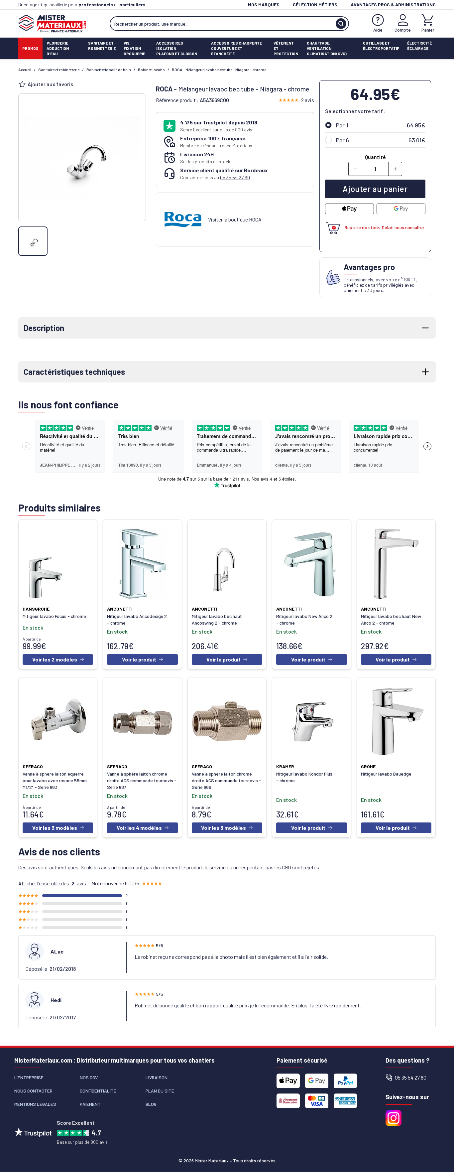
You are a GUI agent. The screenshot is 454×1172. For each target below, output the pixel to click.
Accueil (24, 69)
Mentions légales (35, 1104)
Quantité (375, 157)
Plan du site (160, 1091)
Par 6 (342, 140)
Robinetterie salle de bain (108, 69)
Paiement (90, 1104)
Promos (30, 48)
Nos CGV (89, 1077)
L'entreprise (29, 1077)
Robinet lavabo (151, 69)
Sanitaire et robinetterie (58, 69)
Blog (151, 1104)
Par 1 (342, 125)
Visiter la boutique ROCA (235, 219)
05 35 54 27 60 (235, 177)
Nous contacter (33, 1091)
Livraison (157, 1077)
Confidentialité (98, 1091)
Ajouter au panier (375, 189)
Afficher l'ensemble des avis (52, 883)
